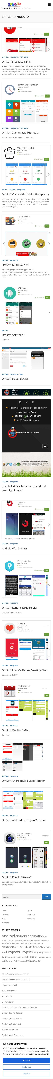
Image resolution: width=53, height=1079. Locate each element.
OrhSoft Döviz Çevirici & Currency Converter (19, 1007)
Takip (31, 956)
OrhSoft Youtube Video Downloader (16, 979)
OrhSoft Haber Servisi (15, 378)
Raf (50, 953)
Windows (5, 922)
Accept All (26, 1060)
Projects (14, 57)
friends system (11, 943)
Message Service (19, 947)
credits (12, 940)
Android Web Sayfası (14, 548)
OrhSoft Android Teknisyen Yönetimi (24, 820)
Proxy (36, 952)
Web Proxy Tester (9, 991)
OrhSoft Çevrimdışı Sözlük (12, 1018)
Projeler (26, 951)
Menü (49, 5)
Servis (4, 957)
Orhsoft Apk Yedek (13, 335)
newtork (48, 947)
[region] (26, 1059)
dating (20, 940)
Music (37, 947)
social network (11, 957)
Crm (16, 940)
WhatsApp (30, 919)
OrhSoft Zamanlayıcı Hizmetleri (21, 132)
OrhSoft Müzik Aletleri (15, 265)
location (40, 943)
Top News (24, 57)
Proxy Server (44, 952)
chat (8, 940)
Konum (35, 943)
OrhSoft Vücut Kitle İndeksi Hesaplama (25, 194)
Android (8, 935)
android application (29, 936)
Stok (26, 957)
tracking (48, 957)
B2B (45, 937)
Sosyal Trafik (20, 957)
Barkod (4, 940)
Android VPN (7, 996)
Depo (29, 940)
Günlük (30, 943)
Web (21, 374)
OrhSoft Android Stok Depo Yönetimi (24, 780)
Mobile (5, 57)
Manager (7, 946)
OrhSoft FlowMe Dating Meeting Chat (25, 670)
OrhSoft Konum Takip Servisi (19, 607)
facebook (46, 940)
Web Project (19, 961)
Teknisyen (42, 957)
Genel (4, 190)
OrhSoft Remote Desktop (12, 1013)
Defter (24, 940)
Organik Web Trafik (9, 985)
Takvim (36, 957)
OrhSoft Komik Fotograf (16, 877)
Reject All (26, 1073)
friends (4, 943)
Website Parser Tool (10, 1029)
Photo (4, 953)
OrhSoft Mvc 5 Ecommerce (13, 1035)
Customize (26, 1067)
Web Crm (10, 961)
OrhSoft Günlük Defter (15, 730)
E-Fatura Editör (8, 1002)
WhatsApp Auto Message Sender (15, 974)
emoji (41, 940)
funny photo (20, 943)
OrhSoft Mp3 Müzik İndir (17, 61)
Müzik (42, 947)
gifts (26, 943)
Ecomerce (35, 940)
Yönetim (37, 961)
